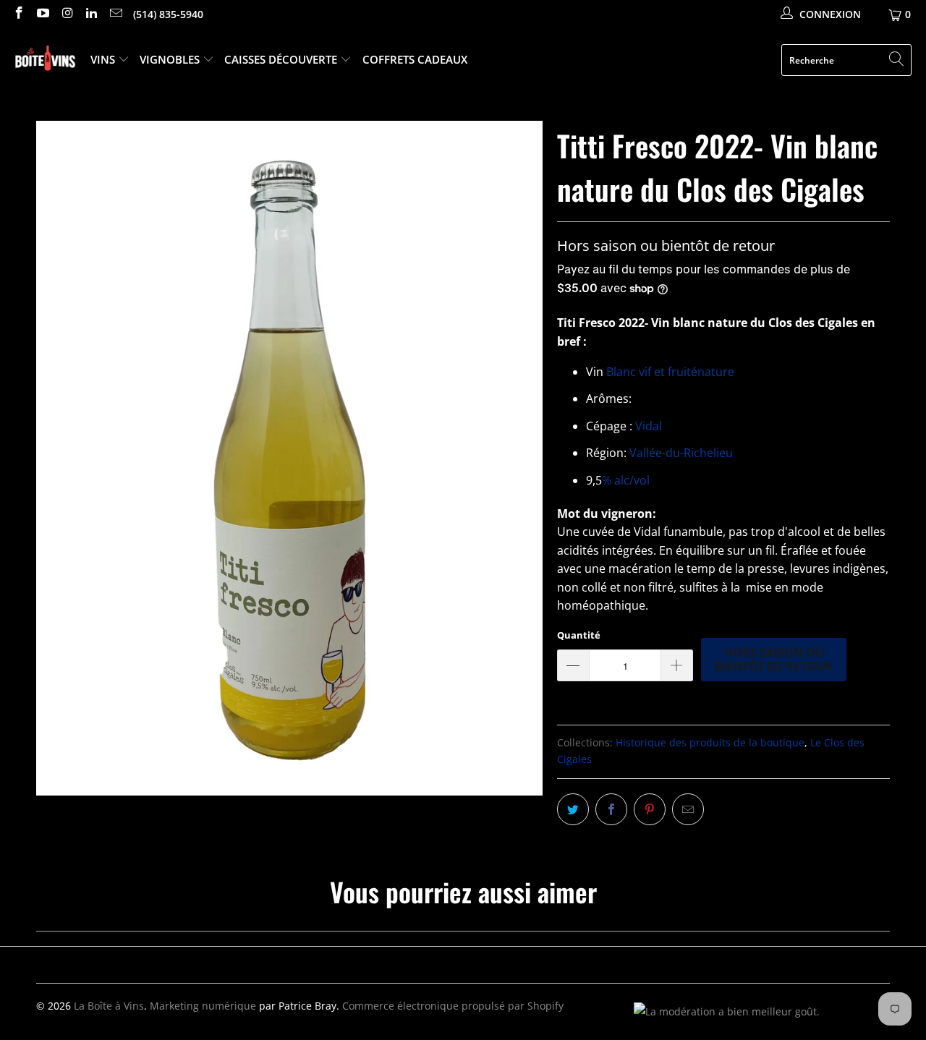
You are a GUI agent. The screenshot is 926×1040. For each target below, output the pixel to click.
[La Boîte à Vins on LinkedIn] (91, 14)
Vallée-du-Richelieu (681, 453)
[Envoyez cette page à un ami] (688, 809)
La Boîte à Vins (109, 1006)
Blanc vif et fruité (651, 372)
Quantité (578, 635)
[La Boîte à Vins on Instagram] (66, 14)
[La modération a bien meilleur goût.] (727, 1011)
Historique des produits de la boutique (710, 742)
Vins (104, 59)
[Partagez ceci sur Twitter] (573, 809)
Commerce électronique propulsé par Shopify (453, 1006)
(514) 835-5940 (168, 14)
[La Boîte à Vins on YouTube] (42, 14)
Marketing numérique (203, 1006)
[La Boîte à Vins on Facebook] (18, 14)
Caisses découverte (282, 59)
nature (715, 372)
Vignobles (171, 59)
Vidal (648, 426)
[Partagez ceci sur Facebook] (611, 809)
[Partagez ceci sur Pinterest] (650, 809)
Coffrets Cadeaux (414, 59)
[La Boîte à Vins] (45, 60)
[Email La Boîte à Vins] (115, 14)
